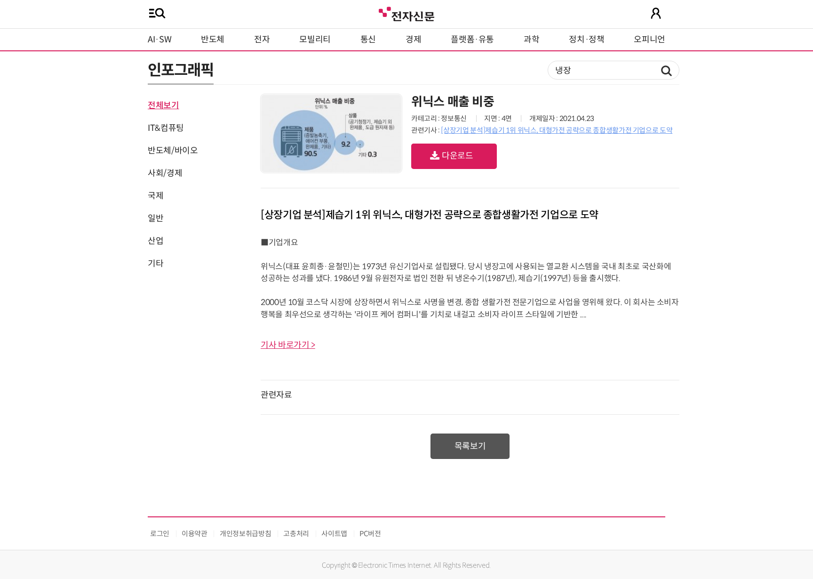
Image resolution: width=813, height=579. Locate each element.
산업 (155, 241)
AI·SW (159, 39)
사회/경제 (165, 173)
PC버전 (370, 533)
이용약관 (194, 533)
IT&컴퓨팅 (166, 128)
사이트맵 (334, 533)
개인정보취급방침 (245, 533)
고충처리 (296, 533)
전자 (262, 39)
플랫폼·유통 (472, 39)
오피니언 (649, 39)
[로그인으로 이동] (655, 13)
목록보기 (470, 446)
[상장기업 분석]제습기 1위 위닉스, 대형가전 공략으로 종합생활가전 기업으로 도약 (556, 130)
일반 (155, 218)
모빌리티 (315, 39)
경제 (413, 39)
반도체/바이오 (173, 150)
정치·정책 (586, 39)
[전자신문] (406, 13)
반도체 (212, 39)
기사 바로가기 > (288, 345)
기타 (155, 263)
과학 (531, 39)
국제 (155, 196)
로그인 (159, 533)
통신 (368, 39)
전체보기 (163, 105)
